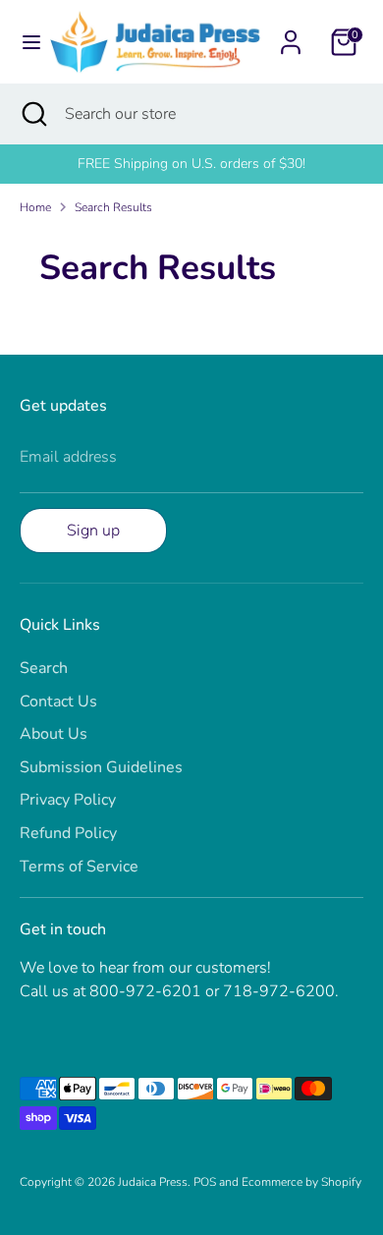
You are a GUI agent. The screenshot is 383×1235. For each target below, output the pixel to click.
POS (204, 1182)
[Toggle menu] (25, 42)
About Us (53, 734)
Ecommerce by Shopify (301, 1182)
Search (44, 668)
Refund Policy (68, 833)
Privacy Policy (68, 800)
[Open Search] (32, 114)
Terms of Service (79, 866)
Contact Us (58, 701)
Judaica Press (153, 1182)
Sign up (93, 530)
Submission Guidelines (101, 767)
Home (35, 207)
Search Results (113, 207)
